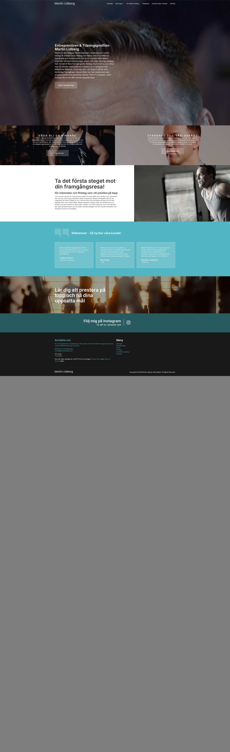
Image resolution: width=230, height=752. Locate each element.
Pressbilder (58, 356)
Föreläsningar (121, 346)
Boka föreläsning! (58, 153)
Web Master (157, 372)
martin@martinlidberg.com (64, 351)
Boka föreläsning (66, 85)
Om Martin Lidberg (133, 3)
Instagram (145, 3)
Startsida (110, 3)
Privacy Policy (96, 359)
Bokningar (119, 3)
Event (118, 348)
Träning (119, 350)
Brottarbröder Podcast (159, 3)
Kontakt (172, 3)
